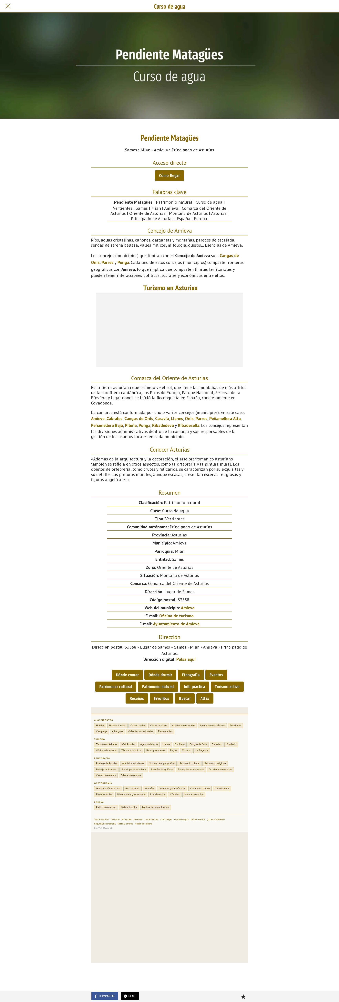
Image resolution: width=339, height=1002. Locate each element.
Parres (107, 262)
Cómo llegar (169, 175)
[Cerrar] (7, 6)
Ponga (123, 262)
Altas (204, 698)
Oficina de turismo (176, 616)
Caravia (162, 418)
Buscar (185, 698)
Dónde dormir (160, 675)
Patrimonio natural (158, 686)
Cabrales (114, 418)
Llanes (177, 418)
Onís (189, 418)
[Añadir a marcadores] (243, 996)
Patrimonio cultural (115, 686)
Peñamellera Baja (107, 425)
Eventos (216, 675)
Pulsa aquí (186, 659)
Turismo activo (227, 686)
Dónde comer (127, 675)
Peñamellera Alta (225, 418)
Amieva (98, 418)
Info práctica (194, 686)
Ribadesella (188, 425)
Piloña (131, 425)
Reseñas (137, 698)
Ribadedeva (163, 425)
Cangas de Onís (138, 418)
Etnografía (191, 675)
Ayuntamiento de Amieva (176, 624)
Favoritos (161, 698)
